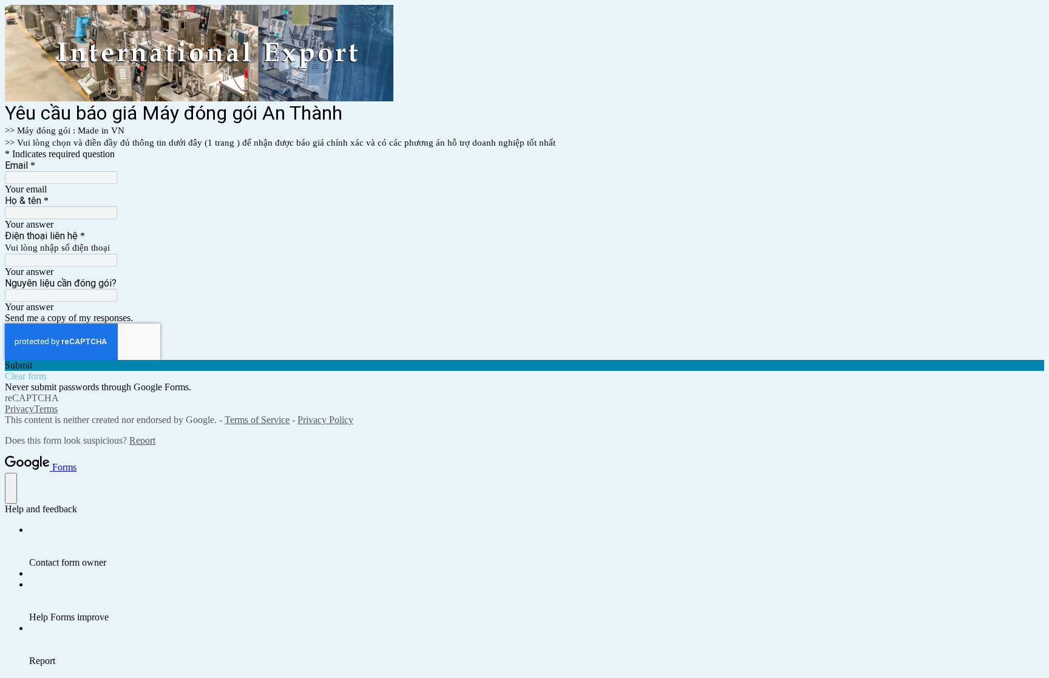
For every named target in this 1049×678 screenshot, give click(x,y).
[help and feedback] (11, 488)
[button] (524, 365)
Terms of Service (257, 420)
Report (142, 440)
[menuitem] (536, 546)
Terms (46, 409)
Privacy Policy (325, 420)
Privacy (19, 409)
